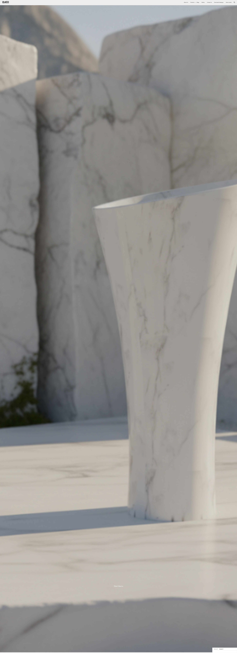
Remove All (216, 649)
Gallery (203, 2)
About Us (186, 2)
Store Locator (229, 2)
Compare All (221, 649)
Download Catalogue (218, 2)
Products (192, 2)
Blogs (198, 2)
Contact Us (209, 2)
